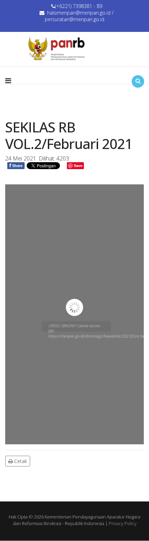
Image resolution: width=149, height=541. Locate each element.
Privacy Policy (123, 523)
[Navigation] (8, 80)
